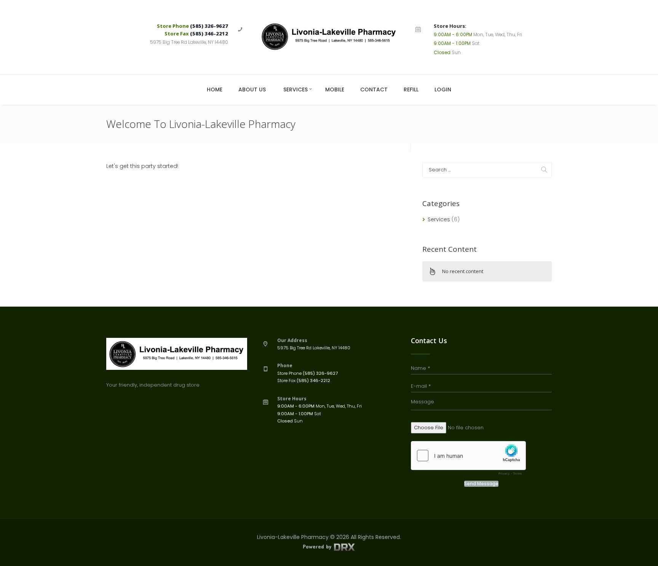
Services (439, 219)
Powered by (318, 546)
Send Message (481, 484)
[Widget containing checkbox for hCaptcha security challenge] (468, 460)
